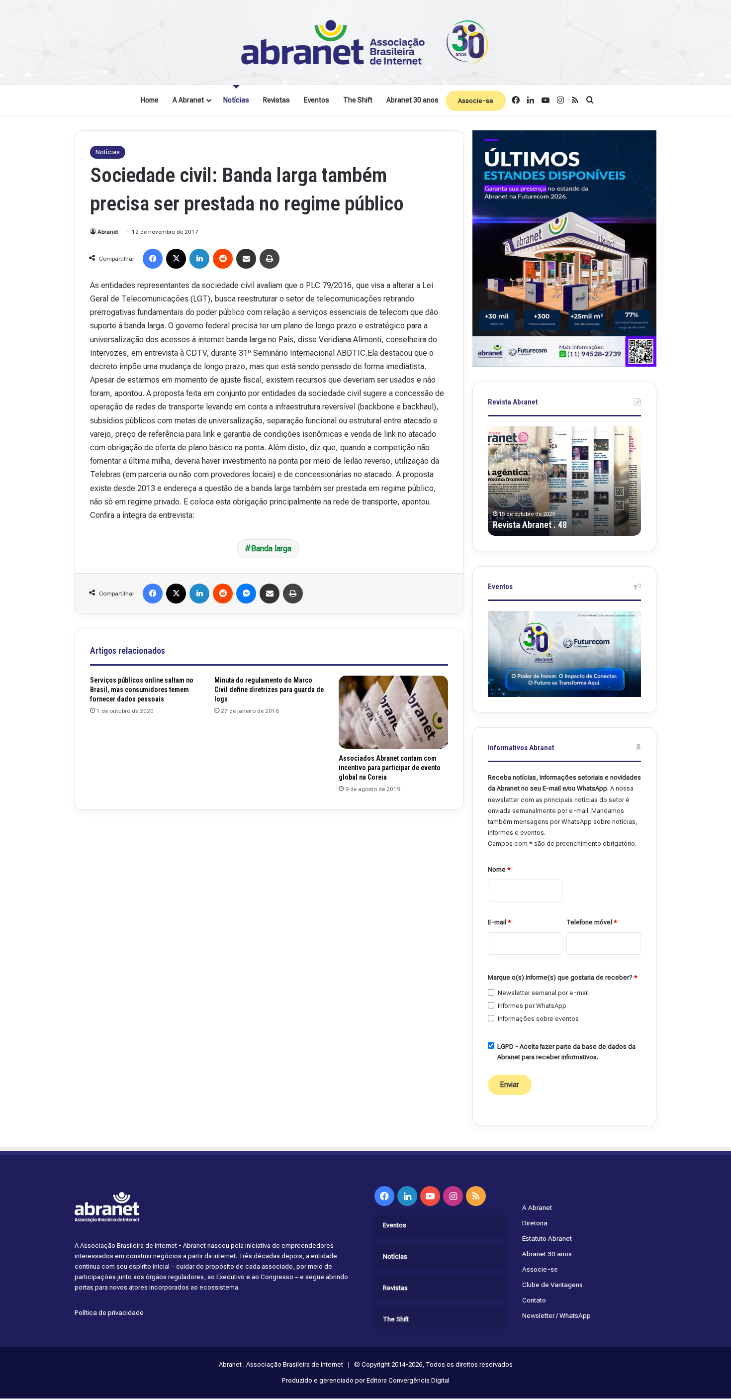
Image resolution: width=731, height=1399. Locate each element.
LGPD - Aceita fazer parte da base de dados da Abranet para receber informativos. (566, 1052)
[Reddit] (223, 259)
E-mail (499, 922)
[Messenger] (246, 593)
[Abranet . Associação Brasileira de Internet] (365, 42)
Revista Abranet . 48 (530, 524)
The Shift (357, 100)
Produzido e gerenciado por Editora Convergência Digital (366, 1380)
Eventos (316, 100)
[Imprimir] (269, 259)
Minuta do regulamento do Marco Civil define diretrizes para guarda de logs (269, 689)
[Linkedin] (199, 259)
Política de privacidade (109, 1312)
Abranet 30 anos (412, 100)
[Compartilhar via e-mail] (246, 259)
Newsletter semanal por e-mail (543, 993)
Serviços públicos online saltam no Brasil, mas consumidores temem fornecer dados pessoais (141, 689)
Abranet (107, 231)
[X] (176, 259)
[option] (564, 481)
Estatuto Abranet (547, 1238)
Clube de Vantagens (552, 1285)
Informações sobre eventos (538, 1018)
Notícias (236, 100)
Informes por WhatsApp (532, 1005)
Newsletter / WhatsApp (556, 1315)
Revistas (276, 100)
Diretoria (535, 1223)
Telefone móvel (591, 922)
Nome (499, 869)
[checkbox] (491, 992)
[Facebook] (153, 259)
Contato (534, 1300)
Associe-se (475, 100)
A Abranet (188, 100)
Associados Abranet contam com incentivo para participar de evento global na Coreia (390, 767)
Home (150, 100)
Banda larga (271, 548)
